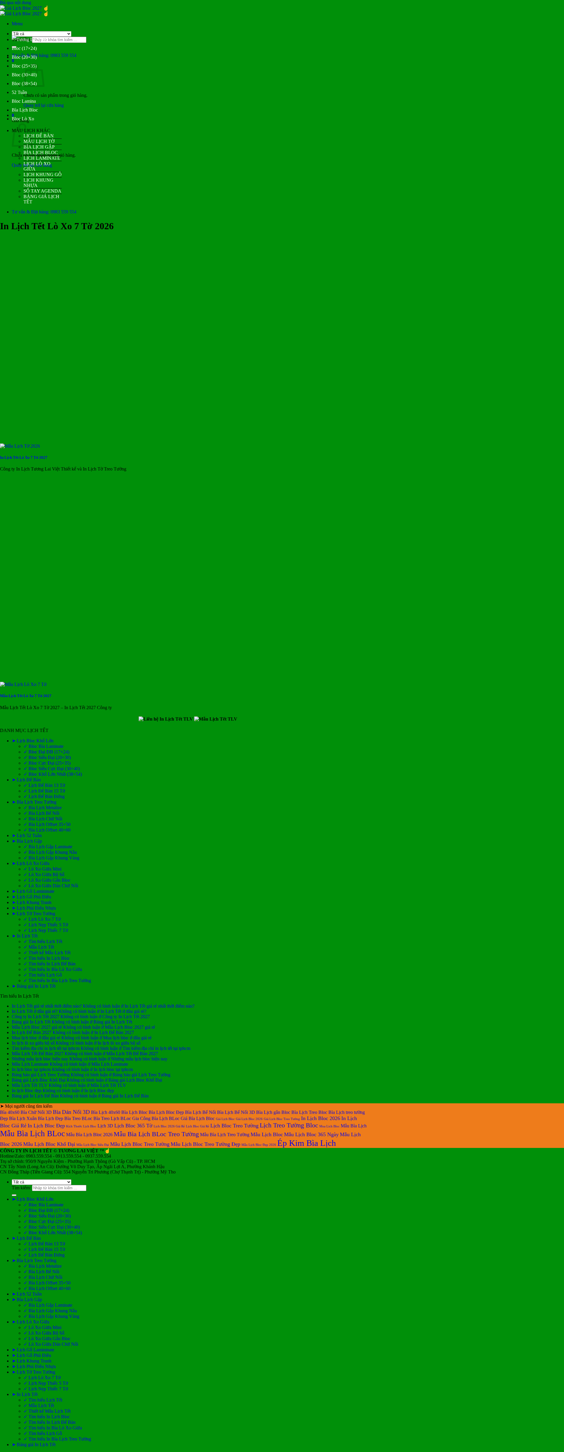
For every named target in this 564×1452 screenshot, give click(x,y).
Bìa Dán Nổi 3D (71, 1112)
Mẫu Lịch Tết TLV (30, 1085)
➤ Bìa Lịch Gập (27, 841)
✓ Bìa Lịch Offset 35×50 (47, 824)
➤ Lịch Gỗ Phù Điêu (31, 896)
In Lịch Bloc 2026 (320, 1118)
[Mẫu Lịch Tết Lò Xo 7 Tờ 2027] (23, 684)
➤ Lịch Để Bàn (26, 779)
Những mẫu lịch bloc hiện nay (40, 1058)
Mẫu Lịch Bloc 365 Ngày (311, 1134)
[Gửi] (14, 1195)
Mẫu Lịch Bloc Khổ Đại (49, 1144)
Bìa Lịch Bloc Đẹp (166, 1112)
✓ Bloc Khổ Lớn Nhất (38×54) (53, 774)
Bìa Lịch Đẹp (50, 1118)
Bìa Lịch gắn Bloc (273, 1112)
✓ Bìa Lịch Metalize (43, 807)
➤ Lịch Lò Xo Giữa (30, 863)
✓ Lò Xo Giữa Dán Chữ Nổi (51, 885)
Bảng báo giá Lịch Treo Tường (41, 1074)
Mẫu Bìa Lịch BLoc (32, 1133)
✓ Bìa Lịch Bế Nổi (41, 813)
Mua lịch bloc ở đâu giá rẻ (36, 1037)
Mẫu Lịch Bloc (267, 1134)
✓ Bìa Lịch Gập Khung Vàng (51, 857)
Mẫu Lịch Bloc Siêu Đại (92, 1144)
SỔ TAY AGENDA (42, 190)
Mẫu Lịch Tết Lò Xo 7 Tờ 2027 (25, 696)
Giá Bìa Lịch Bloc (198, 1118)
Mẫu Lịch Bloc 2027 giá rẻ (37, 1027)
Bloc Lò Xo (23, 118)
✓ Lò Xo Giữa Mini (42, 868)
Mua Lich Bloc (329, 1126)
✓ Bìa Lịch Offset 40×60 (47, 829)
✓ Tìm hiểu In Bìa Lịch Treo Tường (57, 980)
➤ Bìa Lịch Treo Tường (34, 802)
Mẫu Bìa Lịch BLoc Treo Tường (156, 1134)
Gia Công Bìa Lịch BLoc (155, 1118)
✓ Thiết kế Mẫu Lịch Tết (47, 952)
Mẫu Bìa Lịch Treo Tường (224, 1134)
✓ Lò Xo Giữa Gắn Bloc (47, 880)
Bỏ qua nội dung (15, 2)
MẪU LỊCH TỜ (39, 141)
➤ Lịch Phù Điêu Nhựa (34, 907)
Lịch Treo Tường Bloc (289, 1125)
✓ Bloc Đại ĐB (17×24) (46, 751)
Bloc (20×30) (24, 57)
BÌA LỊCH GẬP (39, 146)
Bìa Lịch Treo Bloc (309, 1112)
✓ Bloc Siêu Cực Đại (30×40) (52, 768)
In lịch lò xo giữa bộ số (33, 1042)
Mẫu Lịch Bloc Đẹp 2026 (258, 1144)
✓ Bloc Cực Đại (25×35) (47, 762)
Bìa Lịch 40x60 (105, 1112)
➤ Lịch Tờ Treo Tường (33, 913)
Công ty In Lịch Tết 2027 (35, 1016)
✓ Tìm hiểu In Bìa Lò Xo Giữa (53, 969)
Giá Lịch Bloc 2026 (249, 1119)
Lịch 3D (105, 1126)
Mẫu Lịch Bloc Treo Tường (139, 1144)
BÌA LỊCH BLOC (41, 152)
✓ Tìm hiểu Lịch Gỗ (43, 974)
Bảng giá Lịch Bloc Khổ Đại (39, 1079)
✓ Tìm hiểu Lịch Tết (43, 941)
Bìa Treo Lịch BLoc (112, 1118)
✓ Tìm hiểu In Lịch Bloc (47, 958)
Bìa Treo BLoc (78, 1118)
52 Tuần (19, 92)
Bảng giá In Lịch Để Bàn (35, 1095)
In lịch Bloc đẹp (26, 1090)
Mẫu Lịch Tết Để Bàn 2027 (37, 1053)
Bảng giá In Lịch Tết (31, 1021)
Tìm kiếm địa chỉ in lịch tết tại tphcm (46, 1048)
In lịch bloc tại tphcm (31, 1069)
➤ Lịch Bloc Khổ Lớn (32, 740)
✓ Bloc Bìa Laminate (43, 746)
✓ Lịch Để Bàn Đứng (44, 796)
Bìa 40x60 (9, 1112)
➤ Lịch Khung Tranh (31, 902)
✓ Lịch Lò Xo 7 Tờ (42, 919)
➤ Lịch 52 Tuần (27, 835)
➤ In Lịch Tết (25, 935)
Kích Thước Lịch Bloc (81, 1126)
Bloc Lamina (24, 101)
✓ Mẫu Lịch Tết (39, 947)
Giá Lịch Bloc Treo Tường (282, 1119)
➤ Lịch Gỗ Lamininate (33, 891)
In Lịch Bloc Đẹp (46, 1126)
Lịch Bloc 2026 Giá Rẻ (169, 1126)
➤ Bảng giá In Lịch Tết (34, 986)
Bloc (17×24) (24, 48)
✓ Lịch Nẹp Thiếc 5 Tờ (46, 924)
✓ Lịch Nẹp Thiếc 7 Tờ (46, 930)
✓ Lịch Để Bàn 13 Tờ (44, 785)
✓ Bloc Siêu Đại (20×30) (47, 757)
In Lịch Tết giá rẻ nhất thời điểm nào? (47, 1006)
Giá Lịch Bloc (225, 1119)
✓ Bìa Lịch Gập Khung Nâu (50, 852)
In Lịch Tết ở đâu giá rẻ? (35, 1011)
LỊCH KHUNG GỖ (43, 174)
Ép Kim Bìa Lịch (306, 1143)
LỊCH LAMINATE (42, 158)
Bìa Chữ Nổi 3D (36, 1112)
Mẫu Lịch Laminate (30, 1064)
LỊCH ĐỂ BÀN (39, 135)
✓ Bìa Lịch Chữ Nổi (43, 818)
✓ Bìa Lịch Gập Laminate (48, 846)
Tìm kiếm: (21, 1187)
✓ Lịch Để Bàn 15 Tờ (44, 790)
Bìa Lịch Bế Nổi (200, 1112)
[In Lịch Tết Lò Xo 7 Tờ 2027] (20, 445)
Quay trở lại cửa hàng (44, 105)
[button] (17, 23)
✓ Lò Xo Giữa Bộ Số (44, 874)
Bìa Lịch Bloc (25, 109)
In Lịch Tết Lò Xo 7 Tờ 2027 (23, 457)
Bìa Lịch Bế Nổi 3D (236, 1112)
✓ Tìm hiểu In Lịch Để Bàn (49, 963)
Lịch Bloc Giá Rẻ (197, 1126)
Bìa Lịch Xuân (23, 1118)
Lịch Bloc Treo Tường (234, 1126)
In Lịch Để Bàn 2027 (31, 1032)
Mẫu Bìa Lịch (354, 1126)
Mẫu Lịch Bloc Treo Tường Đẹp (205, 1144)
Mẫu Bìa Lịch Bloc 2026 (89, 1134)
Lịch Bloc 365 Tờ (133, 1126)
